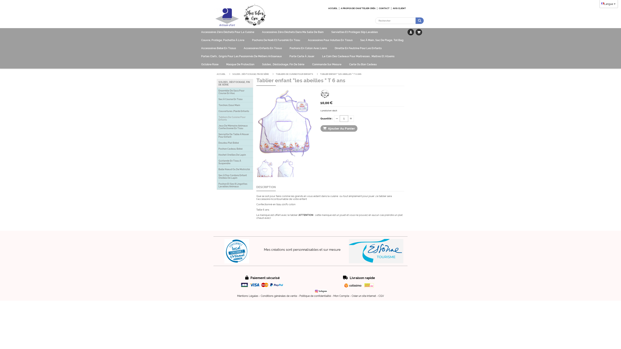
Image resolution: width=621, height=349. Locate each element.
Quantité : (326, 118)
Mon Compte (341, 295)
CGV (381, 295)
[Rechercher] (420, 20)
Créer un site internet (364, 295)
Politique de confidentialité (315, 295)
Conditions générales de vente (279, 295)
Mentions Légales (247, 295)
